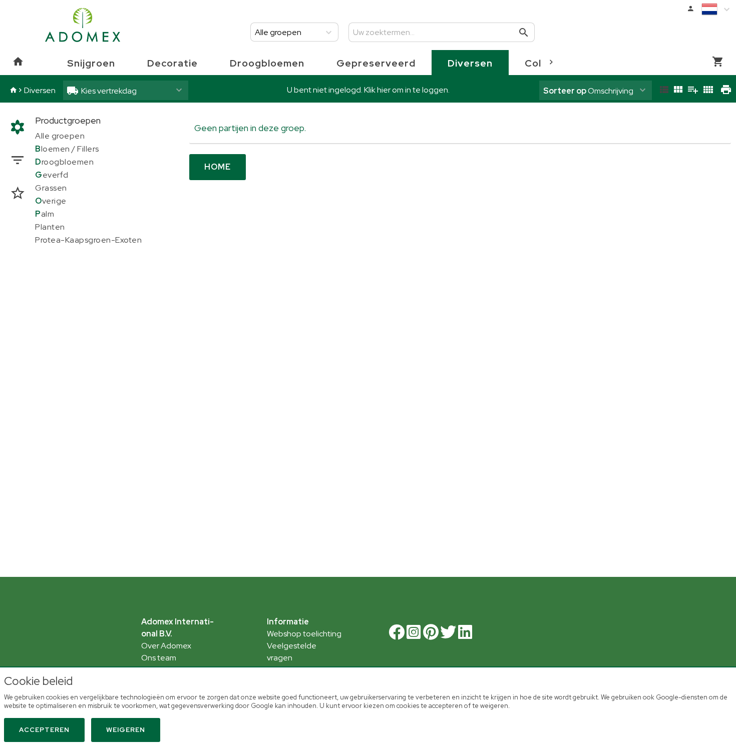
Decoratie (172, 63)
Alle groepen (60, 136)
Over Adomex (166, 645)
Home (217, 167)
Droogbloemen (267, 63)
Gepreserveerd (376, 63)
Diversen (470, 63)
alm (44, 214)
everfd (52, 175)
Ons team (158, 657)
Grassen (51, 188)
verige (51, 201)
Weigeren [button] (125, 729)
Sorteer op (564, 91)
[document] (368, 694)
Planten (50, 227)
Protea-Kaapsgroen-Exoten (88, 240)
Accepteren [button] (44, 729)
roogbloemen (64, 162)
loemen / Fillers (67, 149)
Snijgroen (91, 63)
